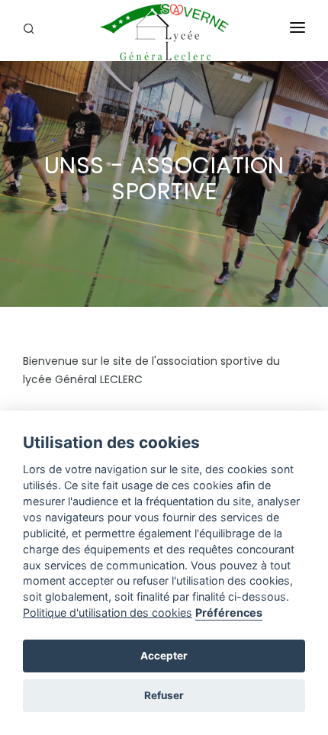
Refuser (164, 695)
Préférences (228, 612)
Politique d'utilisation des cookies (107, 612)
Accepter (164, 656)
